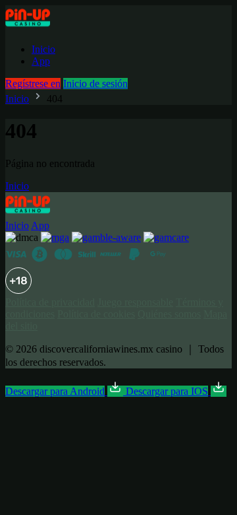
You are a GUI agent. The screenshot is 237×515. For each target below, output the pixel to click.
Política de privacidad (50, 302)
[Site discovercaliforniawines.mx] (42, 26)
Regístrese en (33, 83)
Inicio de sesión (95, 83)
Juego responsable (135, 302)
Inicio (43, 49)
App (41, 61)
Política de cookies (96, 314)
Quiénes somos (169, 314)
